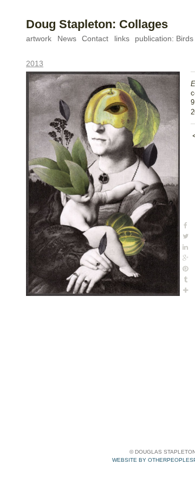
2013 (34, 63)
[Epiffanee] (103, 184)
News (66, 38)
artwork (38, 38)
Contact (95, 38)
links (121, 38)
